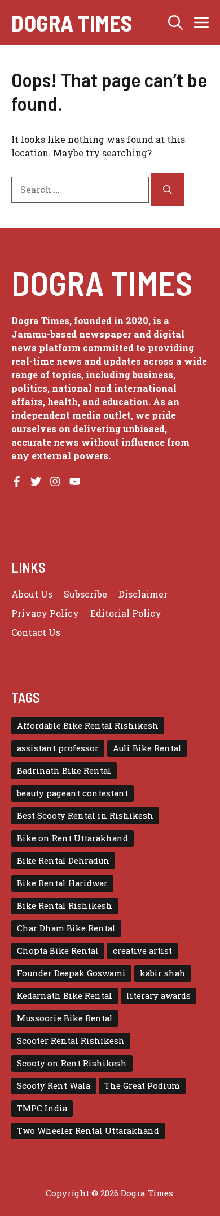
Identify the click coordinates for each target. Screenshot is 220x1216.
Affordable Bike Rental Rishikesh (88, 725)
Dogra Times (71, 22)
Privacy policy (45, 613)
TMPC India (42, 1108)
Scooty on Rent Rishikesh (72, 1063)
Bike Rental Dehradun (63, 860)
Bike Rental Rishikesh (64, 905)
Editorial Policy (125, 613)
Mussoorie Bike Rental (65, 1018)
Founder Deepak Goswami (71, 973)
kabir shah (163, 973)
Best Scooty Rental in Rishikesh (85, 815)
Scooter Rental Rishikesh (71, 1040)
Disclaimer (143, 594)
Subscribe (85, 594)
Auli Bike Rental (147, 748)
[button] (175, 22)
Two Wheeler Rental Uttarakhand (88, 1130)
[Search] (167, 189)
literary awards (158, 995)
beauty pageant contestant (72, 793)
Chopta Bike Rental (58, 950)
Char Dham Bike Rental (66, 928)
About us (31, 594)
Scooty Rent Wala (53, 1085)
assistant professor (58, 748)
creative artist (142, 950)
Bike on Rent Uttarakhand (72, 838)
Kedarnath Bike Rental (64, 995)
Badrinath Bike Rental (64, 770)
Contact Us (35, 632)
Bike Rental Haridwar (62, 883)
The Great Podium (142, 1085)
